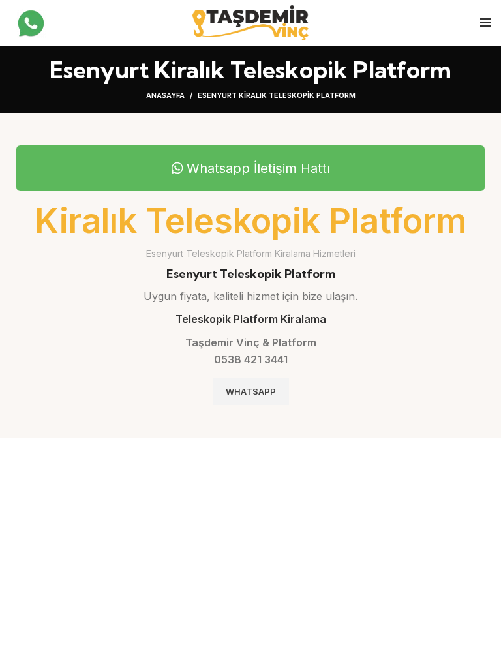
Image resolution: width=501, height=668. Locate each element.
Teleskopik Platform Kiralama (250, 319)
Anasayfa (165, 95)
